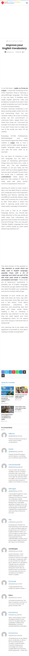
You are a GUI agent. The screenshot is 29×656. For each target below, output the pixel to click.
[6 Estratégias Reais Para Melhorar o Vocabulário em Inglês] (7, 409)
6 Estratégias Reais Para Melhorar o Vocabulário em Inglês (7, 417)
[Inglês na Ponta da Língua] (11, 3)
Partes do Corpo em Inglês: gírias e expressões (21, 396)
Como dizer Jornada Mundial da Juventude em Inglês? (7, 399)
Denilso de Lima (10, 52)
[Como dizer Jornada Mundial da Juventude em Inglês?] (7, 390)
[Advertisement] (14, 21)
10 (23, 52)
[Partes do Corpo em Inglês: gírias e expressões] (21, 389)
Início (9, 41)
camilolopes (13, 549)
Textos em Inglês (17, 41)
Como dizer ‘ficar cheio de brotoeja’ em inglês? (20, 408)
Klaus (11, 595)
